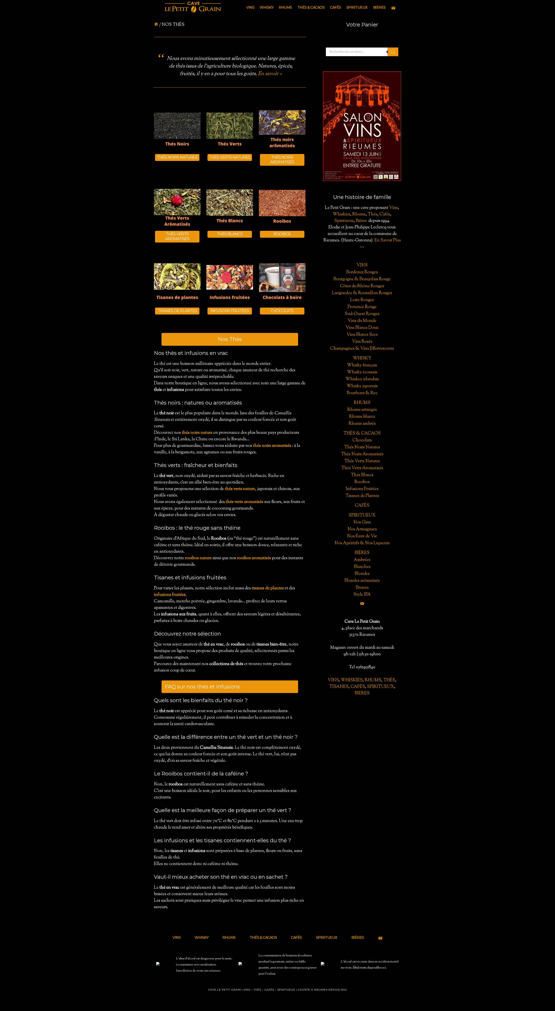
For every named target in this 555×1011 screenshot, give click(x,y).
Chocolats (362, 440)
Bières (361, 221)
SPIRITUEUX (380, 687)
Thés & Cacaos (362, 433)
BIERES (362, 693)
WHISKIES (351, 680)
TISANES (338, 687)
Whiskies (341, 214)
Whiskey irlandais (362, 379)
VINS (333, 680)
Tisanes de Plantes (362, 496)
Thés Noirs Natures (362, 447)
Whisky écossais (362, 372)
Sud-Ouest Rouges (362, 314)
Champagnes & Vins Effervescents (362, 349)
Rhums (359, 214)
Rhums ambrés (362, 424)
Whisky (362, 358)
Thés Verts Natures (362, 461)
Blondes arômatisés (362, 581)
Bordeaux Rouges (362, 272)
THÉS (389, 680)
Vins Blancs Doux (362, 328)
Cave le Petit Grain (193, 7)
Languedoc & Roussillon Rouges (362, 293)
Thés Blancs (362, 475)
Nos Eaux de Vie (362, 536)
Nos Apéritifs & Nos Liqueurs (362, 543)
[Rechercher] (392, 52)
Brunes (362, 588)
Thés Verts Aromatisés (362, 468)
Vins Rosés (362, 342)
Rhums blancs (362, 417)
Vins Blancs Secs (362, 335)
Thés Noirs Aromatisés (362, 454)
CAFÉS (358, 687)
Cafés (384, 214)
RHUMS (373, 680)
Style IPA (362, 595)
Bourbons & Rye (362, 393)
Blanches (362, 567)
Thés (372, 214)
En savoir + (270, 73)
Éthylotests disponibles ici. (370, 968)
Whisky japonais (362, 386)
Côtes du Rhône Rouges (362, 286)
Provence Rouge (362, 307)
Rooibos (362, 482)
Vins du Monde (362, 321)
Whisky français (362, 365)
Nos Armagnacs (362, 529)
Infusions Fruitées (362, 489)
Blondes (362, 574)
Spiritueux (344, 221)
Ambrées (362, 560)
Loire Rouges (362, 300)
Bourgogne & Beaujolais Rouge (362, 279)
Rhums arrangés (362, 410)
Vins (393, 208)
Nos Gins (362, 522)
